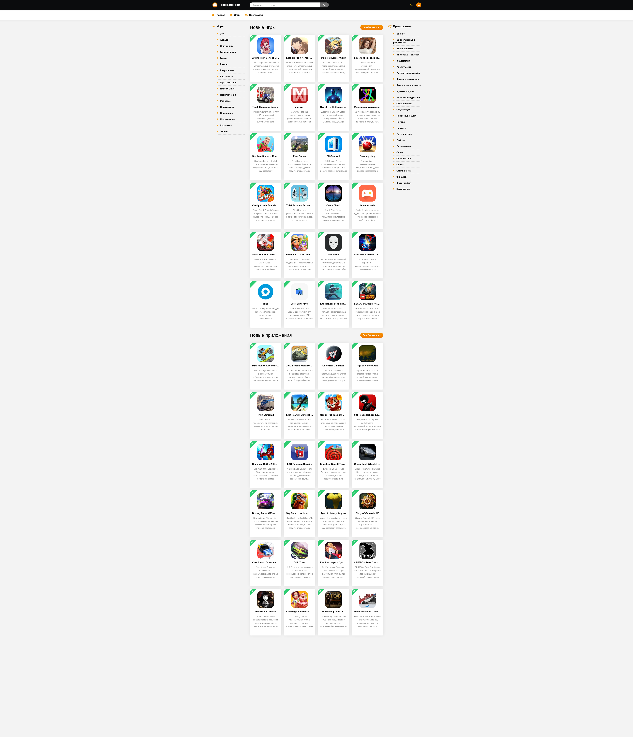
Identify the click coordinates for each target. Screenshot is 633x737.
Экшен (223, 131)
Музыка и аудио (405, 91)
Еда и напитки (404, 48)
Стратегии (226, 125)
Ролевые (225, 101)
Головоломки (228, 52)
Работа (400, 140)
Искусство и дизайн (408, 73)
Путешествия (404, 134)
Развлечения (403, 146)
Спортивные (227, 119)
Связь (400, 152)
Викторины (226, 46)
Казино (224, 64)
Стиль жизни (403, 170)
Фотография (403, 183)
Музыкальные (228, 82)
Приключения (228, 94)
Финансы (401, 176)
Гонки (223, 58)
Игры (237, 15)
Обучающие (403, 109)
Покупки (401, 128)
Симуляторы (227, 107)
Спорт (400, 164)
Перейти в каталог (372, 27)
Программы (256, 15)
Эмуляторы (403, 189)
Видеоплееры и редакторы (404, 41)
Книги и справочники (408, 85)
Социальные (403, 158)
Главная (220, 15)
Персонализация (406, 115)
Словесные (226, 113)
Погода (400, 121)
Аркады (224, 39)
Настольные (227, 88)
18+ (222, 33)
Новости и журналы (408, 97)
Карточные (226, 76)
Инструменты (404, 67)
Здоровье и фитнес (408, 54)
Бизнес (400, 33)
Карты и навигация (407, 79)
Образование (404, 103)
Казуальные (227, 70)
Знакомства (403, 60)
